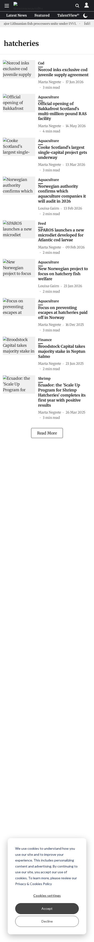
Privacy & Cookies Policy (33, 884)
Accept (47, 908)
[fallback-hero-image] (20, 75)
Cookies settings (47, 895)
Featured (42, 15)
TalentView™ (69, 15)
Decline (47, 921)
